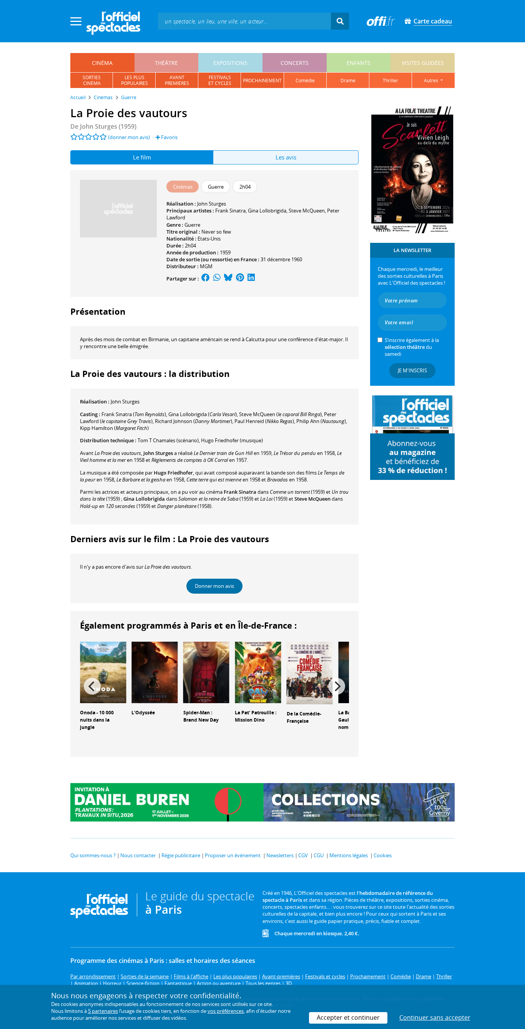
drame (348, 80)
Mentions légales (348, 855)
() (133, 414)
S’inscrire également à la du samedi (412, 347)
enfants (358, 62)
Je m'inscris (412, 370)
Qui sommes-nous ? (93, 855)
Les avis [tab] (286, 157)
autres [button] (431, 80)
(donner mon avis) (129, 137)
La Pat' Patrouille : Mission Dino (255, 716)
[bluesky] (228, 278)
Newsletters (280, 855)
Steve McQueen (307, 210)
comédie (305, 80)
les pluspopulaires (134, 80)
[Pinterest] (240, 278)
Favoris (169, 137)
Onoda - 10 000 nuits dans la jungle (97, 719)
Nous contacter (138, 855)
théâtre (166, 62)
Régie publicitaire (180, 855)
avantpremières (177, 80)
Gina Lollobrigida (267, 210)
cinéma (102, 62)
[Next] (336, 686)
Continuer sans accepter (434, 1017)
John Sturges (211, 203)
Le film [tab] (142, 157)
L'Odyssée (143, 712)
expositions (230, 62)
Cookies (383, 855)
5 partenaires (103, 1010)
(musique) (232, 440)
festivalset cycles (219, 80)
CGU (319, 855)
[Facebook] (205, 278)
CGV (303, 855)
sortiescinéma (92, 80)
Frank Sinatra (230, 210)
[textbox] (244, 21)
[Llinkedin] (251, 278)
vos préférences (226, 1010)
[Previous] (92, 686)
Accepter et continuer (348, 1017)
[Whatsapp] (217, 278)
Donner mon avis (214, 586)
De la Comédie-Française (304, 717)
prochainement (262, 80)
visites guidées (423, 62)
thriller (390, 80)
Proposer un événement (233, 855)
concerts (295, 62)
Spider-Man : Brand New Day (201, 716)
